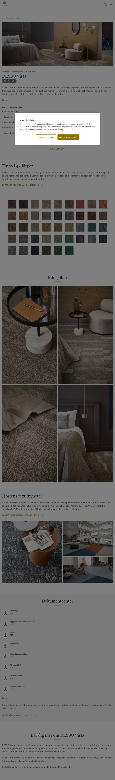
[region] (57, 129)
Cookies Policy (56, 129)
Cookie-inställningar (46, 137)
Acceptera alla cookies (68, 137)
